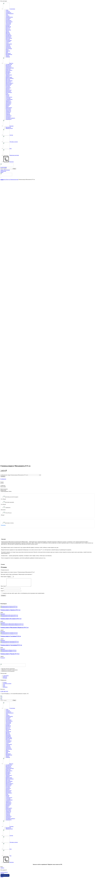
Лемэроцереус (9, 74)
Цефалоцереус (9, 107)
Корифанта (8, 72)
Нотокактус (8, 85)
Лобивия (8, 76)
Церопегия (8, 53)
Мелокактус (8, 81)
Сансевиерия (8, 40)
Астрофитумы (9, 64)
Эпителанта (8, 109)
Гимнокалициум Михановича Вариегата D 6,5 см (14, 627)
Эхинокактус (9, 115)
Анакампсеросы (9, 17)
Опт (4, 684)
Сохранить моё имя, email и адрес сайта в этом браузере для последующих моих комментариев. (23, 593)
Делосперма (8, 22)
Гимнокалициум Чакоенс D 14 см (10, 653)
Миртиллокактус (9, 83)
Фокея (7, 49)
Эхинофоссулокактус (10, 118)
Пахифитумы (9, 35)
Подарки (5, 677)
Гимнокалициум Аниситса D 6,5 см (10, 610)
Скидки (5, 682)
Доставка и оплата (7, 683)
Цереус (7, 106)
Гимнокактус (8, 66)
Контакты (5, 687)
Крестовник (8, 29)
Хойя (7, 52)
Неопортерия (9, 84)
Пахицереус (8, 91)
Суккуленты (3, 179)
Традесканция (9, 48)
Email (2, 590)
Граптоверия (8, 20)
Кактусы (8, 179)
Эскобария (8, 112)
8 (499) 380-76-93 (4, 691)
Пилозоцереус (9, 92)
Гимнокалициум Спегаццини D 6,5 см (11, 645)
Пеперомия (8, 36)
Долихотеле (8, 24)
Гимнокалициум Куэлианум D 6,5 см (11, 618)
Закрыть (2, 867)
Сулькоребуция (9, 99)
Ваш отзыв (3, 586)
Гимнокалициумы (10, 67)
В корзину (3, 476)
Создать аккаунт (4, 872)
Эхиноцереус (9, 119)
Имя (2, 588)
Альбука (7, 15)
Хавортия (8, 50)
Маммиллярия (9, 77)
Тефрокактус (8, 101)
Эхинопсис (8, 116)
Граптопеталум (9, 21)
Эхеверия (8, 56)
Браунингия (8, 65)
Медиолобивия (9, 80)
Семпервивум (9, 43)
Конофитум (8, 26)
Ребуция (7, 94)
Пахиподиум (8, 90)
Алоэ (7, 14)
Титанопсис (8, 47)
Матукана (8, 79)
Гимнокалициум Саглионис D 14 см (11, 636)
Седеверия (8, 41)
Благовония (8, 127)
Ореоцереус (8, 87)
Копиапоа (8, 71)
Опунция (8, 86)
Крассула (8, 28)
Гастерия (8, 19)
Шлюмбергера (9, 54)
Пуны (7, 93)
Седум (7, 42)
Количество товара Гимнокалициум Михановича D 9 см (14, 475)
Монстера (8, 33)
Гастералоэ (8, 18)
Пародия (8, 88)
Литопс (7, 31)
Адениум (8, 11)
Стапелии (8, 45)
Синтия (7, 95)
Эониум (7, 55)
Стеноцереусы (9, 97)
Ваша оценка (4, 576)
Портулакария (9, 38)
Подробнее (3, 525)
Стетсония (8, 98)
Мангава (8, 32)
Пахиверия (8, 34)
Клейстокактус (9, 70)
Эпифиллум (8, 111)
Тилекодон (8, 46)
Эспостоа (8, 113)
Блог (4, 685)
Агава (7, 10)
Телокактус (8, 100)
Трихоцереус (8, 102)
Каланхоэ (8, 25)
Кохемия (8, 73)
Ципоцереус (8, 108)
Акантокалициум (9, 13)
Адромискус (8, 12)
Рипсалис (8, 39)
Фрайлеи (8, 105)
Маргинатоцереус (10, 78)
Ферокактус (8, 104)
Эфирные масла (9, 128)
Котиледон (8, 27)
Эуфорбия (8, 114)
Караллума (8, 69)
